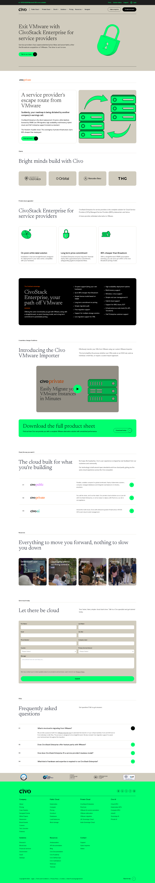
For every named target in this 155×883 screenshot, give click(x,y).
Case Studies (23, 810)
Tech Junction (23, 828)
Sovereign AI (115, 816)
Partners (22, 831)
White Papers (23, 816)
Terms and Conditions (42, 879)
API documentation (56, 845)
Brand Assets (23, 822)
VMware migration (86, 816)
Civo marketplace (55, 861)
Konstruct (53, 813)
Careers (21, 825)
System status (117, 2)
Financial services (25, 848)
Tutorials (52, 867)
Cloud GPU (114, 804)
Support (126, 2)
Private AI (114, 819)
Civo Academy (54, 854)
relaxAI (113, 813)
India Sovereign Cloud (87, 822)
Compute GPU (115, 810)
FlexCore (83, 807)
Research (22, 842)
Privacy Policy (80, 672)
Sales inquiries (85, 845)
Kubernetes (53, 804)
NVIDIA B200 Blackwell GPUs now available (33, 2)
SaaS (21, 854)
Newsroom (22, 819)
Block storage (54, 822)
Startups (22, 858)
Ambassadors (54, 842)
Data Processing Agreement (75, 879)
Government (23, 851)
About (21, 804)
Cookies (62, 879)
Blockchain (22, 845)
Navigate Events (24, 813)
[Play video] (77, 389)
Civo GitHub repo (55, 858)
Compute (53, 807)
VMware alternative (86, 813)
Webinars (53, 864)
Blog (51, 848)
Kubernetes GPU (116, 807)
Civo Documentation (56, 851)
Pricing (21, 807)
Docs (109, 2)
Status (82, 848)
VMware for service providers (89, 810)
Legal (32, 879)
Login (134, 2)
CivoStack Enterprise (87, 804)
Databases (53, 816)
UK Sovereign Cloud (87, 819)
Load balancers (55, 819)
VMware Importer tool (64, 733)
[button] (77, 727)
